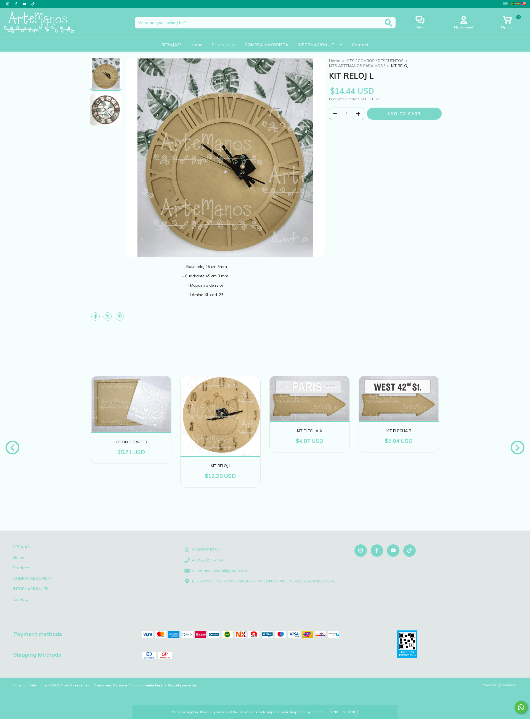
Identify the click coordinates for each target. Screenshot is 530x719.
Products (222, 44)
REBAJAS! (171, 44)
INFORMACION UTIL (318, 44)
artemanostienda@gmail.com (219, 570)
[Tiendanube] (499, 686)
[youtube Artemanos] (25, 3)
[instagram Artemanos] (8, 3)
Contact (360, 44)
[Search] (388, 22)
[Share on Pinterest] (120, 318)
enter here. (154, 685)
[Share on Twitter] (108, 318)
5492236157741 (206, 549)
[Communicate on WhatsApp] (521, 707)
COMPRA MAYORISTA (266, 44)
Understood (343, 712)
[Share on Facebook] (96, 318)
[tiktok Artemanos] (32, 3)
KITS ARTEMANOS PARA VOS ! (357, 65)
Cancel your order (182, 685)
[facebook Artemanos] (16, 3)
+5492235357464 (207, 560)
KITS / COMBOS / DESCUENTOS (375, 60)
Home (196, 44)
